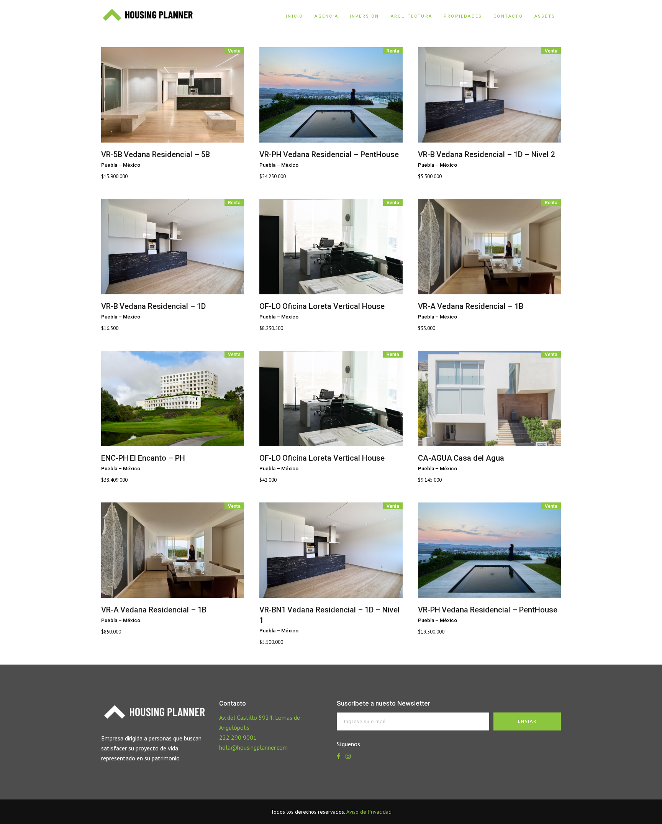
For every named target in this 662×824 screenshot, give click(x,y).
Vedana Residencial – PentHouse (341, 154)
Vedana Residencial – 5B (167, 154)
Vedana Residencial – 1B (480, 306)
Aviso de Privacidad (369, 811)
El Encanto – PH (157, 458)
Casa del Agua (479, 458)
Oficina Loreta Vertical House (333, 306)
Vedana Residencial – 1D (163, 306)
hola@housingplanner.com (253, 747)
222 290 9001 (238, 737)
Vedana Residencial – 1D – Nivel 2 (495, 154)
